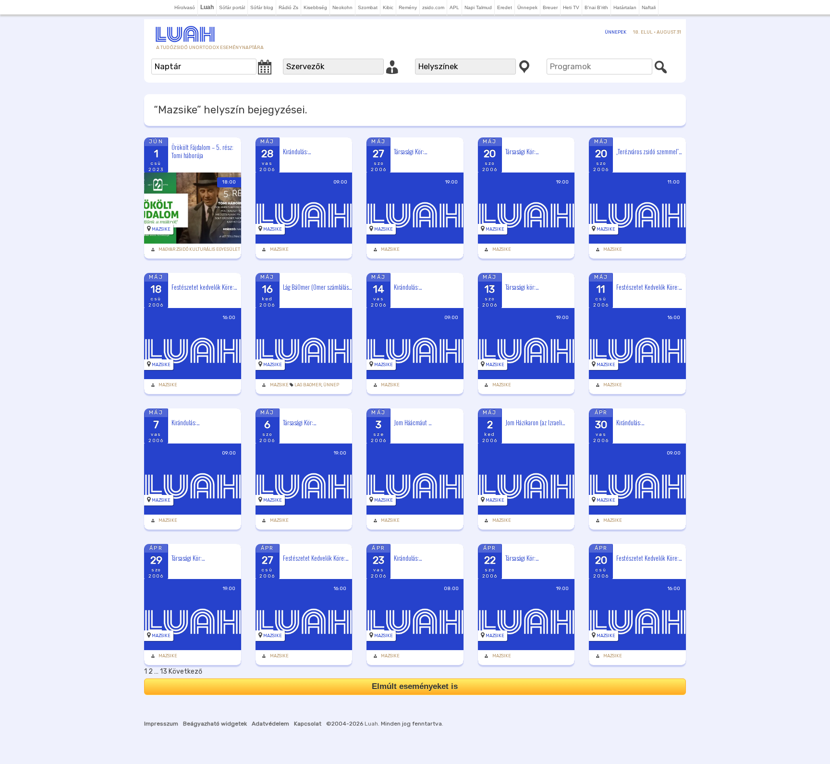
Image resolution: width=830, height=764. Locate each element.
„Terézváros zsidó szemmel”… (649, 151)
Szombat (368, 7)
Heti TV (571, 7)
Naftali (649, 7)
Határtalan (624, 7)
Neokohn (342, 7)
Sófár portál (232, 7)
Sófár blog (261, 7)
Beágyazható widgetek (215, 723)
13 (163, 671)
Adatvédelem (270, 723)
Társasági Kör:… (410, 151)
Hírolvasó (184, 7)
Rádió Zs (288, 7)
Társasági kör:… (522, 287)
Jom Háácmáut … (413, 422)
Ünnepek (527, 7)
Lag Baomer (307, 384)
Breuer (550, 7)
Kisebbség (315, 7)
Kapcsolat (307, 723)
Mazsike (161, 229)
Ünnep (331, 384)
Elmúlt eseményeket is (415, 686)
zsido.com (433, 7)
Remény (408, 7)
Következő (185, 671)
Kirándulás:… (297, 151)
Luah (371, 723)
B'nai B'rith (596, 7)
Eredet (504, 7)
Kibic (388, 7)
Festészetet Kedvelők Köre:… (649, 287)
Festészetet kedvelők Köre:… (204, 287)
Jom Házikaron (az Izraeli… (535, 422)
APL (454, 7)
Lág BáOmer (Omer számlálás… (317, 287)
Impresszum (161, 723)
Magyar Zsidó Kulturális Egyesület (199, 249)
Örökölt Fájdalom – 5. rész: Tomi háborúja (202, 151)
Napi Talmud (478, 7)
